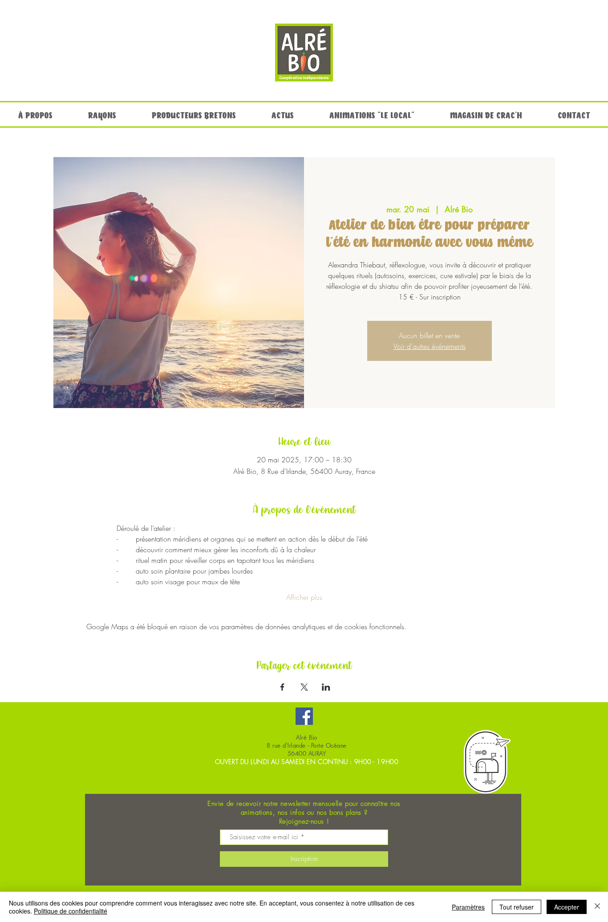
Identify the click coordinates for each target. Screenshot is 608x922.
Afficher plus (304, 597)
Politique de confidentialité (70, 910)
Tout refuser (516, 906)
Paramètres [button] (468, 906)
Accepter (566, 906)
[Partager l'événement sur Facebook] (282, 687)
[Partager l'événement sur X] (304, 687)
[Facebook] (304, 716)
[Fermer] (597, 907)
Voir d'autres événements (429, 346)
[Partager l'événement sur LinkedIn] (326, 687)
